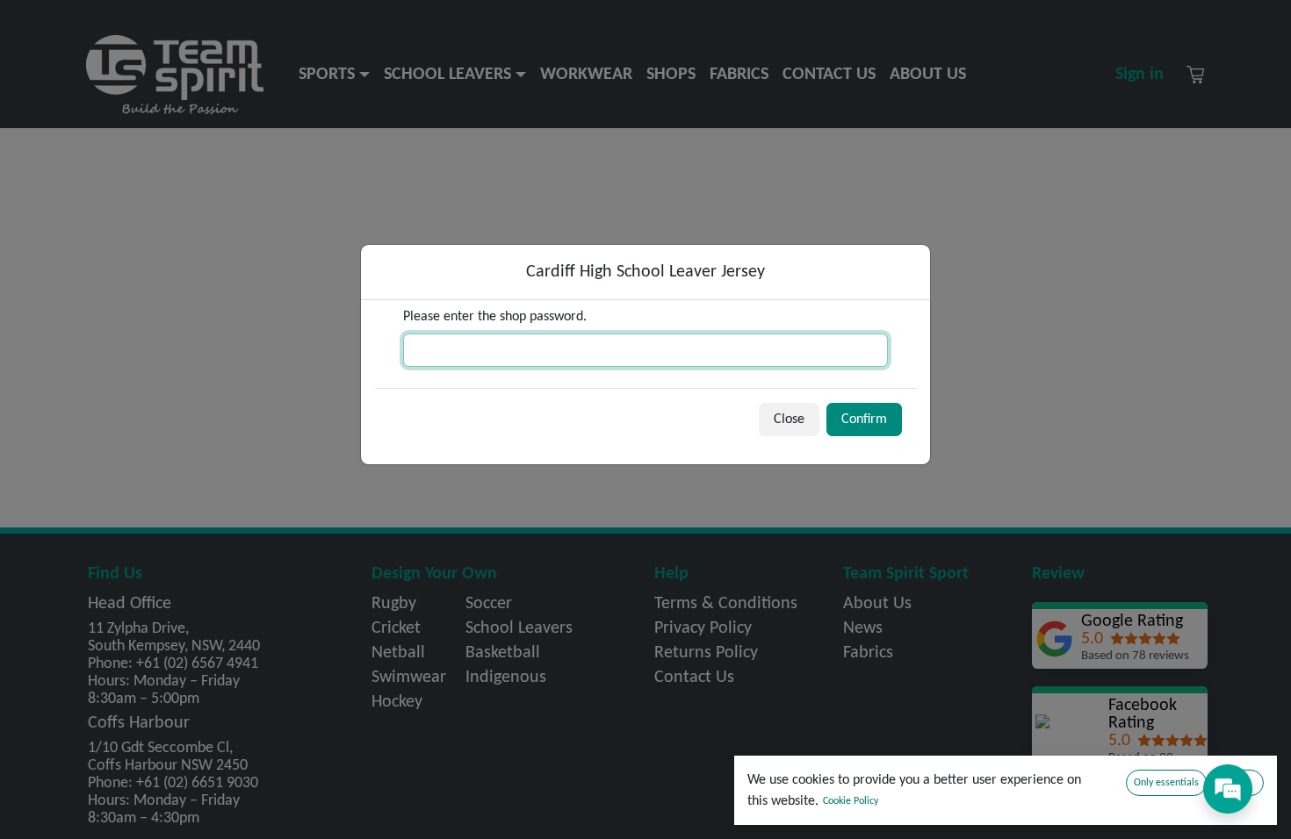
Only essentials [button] (1166, 783)
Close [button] (789, 419)
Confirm (864, 419)
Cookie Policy (850, 801)
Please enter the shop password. (495, 317)
